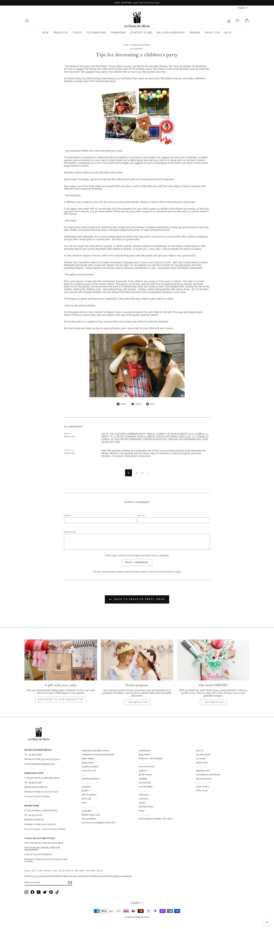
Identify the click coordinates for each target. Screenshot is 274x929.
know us (200, 751)
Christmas (143, 799)
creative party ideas (140, 45)
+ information (137, 702)
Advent (142, 803)
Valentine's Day (146, 807)
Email (142, 515)
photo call (86, 799)
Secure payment (203, 779)
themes (97, 78)
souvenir (128, 312)
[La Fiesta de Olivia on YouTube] (39, 892)
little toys (135, 298)
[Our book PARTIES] (213, 659)
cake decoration (144, 255)
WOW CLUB (212, 32)
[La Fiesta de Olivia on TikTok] (57, 892)
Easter (142, 811)
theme (92, 69)
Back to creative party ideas (139, 599)
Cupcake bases (182, 265)
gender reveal (145, 775)
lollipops (203, 236)
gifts (133, 179)
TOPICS (77, 32)
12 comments (136, 49)
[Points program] (137, 659)
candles (107, 246)
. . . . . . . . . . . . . (87, 783)
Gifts (84, 803)
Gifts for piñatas (89, 795)
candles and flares (90, 767)
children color (93, 289)
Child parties (144, 751)
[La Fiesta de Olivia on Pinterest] (51, 892)
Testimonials (202, 763)
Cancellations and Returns (208, 775)
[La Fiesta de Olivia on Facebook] (32, 892)
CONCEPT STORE (141, 32)
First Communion (147, 767)
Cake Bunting (121, 255)
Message (70, 532)
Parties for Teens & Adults (151, 758)
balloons (192, 157)
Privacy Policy (148, 572)
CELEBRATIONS (96, 32)
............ (84, 775)
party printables (89, 819)
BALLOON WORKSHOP (171, 32)
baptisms (143, 771)
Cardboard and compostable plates (98, 754)
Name (67, 515)
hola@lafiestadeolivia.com (42, 764)
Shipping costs (203, 771)
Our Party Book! (203, 754)
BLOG (228, 32)
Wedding (143, 779)
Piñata (72, 298)
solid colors (116, 160)
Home (125, 45)
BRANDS (195, 32)
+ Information (213, 702)
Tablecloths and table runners (95, 751)
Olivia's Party (82, 172)
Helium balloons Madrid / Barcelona (156, 819)
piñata (85, 179)
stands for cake (89, 771)
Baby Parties (144, 754)
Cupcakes (128, 262)
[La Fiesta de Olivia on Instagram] (26, 892)
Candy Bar (86, 811)
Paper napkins (88, 758)
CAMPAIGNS (118, 32)
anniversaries (145, 783)
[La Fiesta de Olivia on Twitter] (45, 892)
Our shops (200, 758)
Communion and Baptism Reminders (99, 823)
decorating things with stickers (119, 289)
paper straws (88, 763)
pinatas (85, 791)
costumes (86, 787)
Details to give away (91, 815)
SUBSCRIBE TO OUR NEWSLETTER (61, 699)
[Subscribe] (70, 883)
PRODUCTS (61, 32)
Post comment (137, 562)
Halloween (144, 795)
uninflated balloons (91, 779)
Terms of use (202, 791)
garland (68, 160)
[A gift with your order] (60, 659)
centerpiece (160, 163)
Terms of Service (167, 572)
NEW (45, 32)
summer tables (146, 787)
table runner (136, 160)
